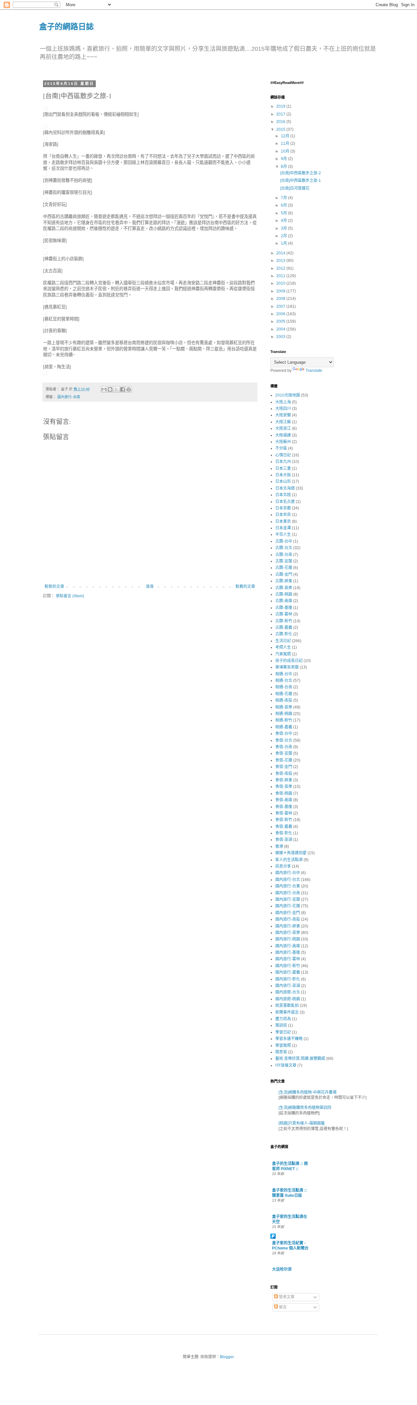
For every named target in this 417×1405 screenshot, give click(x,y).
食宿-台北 (283, 740)
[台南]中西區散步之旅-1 (300, 180)
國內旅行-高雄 (287, 946)
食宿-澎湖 (283, 839)
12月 (285, 136)
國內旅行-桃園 (287, 939)
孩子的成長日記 (289, 660)
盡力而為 (283, 1019)
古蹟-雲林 (283, 614)
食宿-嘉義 (283, 826)
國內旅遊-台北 (287, 992)
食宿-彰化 (283, 833)
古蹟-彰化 (283, 634)
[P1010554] (44, 360)
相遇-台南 (283, 687)
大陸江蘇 (283, 422)
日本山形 (283, 481)
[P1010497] (44, 186)
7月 (284, 198)
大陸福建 (283, 435)
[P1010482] (44, 108)
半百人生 (283, 534)
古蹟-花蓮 (283, 567)
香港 (279, 846)
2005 (281, 321)
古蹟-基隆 (283, 607)
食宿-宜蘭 (283, 753)
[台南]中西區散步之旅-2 (300, 173)
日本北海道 (285, 488)
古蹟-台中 (283, 541)
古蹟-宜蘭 (283, 561)
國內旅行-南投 (287, 919)
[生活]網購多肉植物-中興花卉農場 (308, 1092)
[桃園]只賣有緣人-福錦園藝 (302, 1123)
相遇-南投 (283, 700)
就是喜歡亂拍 (287, 1005)
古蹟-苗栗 (283, 588)
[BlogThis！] (110, 389)
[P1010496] (44, 324)
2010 (281, 283)
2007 (281, 306)
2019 (281, 106)
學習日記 (283, 1032)
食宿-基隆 (283, 806)
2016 (281, 121)
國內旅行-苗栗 (287, 932)
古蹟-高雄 (283, 601)
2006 (281, 314)
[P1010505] (44, 252)
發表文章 (286, 1297)
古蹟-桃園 (283, 594)
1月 (284, 243)
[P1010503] (44, 246)
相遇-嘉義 (283, 727)
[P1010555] (44, 373)
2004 (281, 329)
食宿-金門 (283, 766)
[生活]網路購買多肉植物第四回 (305, 1107)
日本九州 (283, 461)
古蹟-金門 (283, 574)
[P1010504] (44, 264)
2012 (281, 268)
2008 (281, 298)
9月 (284, 158)
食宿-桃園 (283, 793)
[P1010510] (44, 300)
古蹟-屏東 (283, 581)
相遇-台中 (283, 674)
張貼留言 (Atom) (70, 596)
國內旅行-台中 (287, 873)
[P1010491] (44, 174)
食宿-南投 (283, 773)
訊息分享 (283, 866)
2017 (281, 114)
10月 (285, 151)
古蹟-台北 (283, 548)
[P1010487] (44, 126)
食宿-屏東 (283, 780)
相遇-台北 (283, 680)
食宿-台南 (283, 747)
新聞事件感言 (287, 1012)
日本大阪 (283, 475)
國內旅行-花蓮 (287, 906)
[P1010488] (44, 138)
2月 (284, 236)
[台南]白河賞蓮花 (294, 188)
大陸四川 (283, 408)
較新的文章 (54, 586)
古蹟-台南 (283, 554)
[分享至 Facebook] (122, 389)
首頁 (150, 586)
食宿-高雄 (283, 800)
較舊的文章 (245, 586)
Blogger (227, 1357)
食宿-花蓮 (283, 760)
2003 (281, 336)
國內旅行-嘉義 (287, 972)
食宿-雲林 (283, 813)
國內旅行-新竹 (287, 966)
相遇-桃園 (283, 713)
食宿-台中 (283, 733)
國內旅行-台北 (287, 879)
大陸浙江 (283, 428)
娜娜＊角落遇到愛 (291, 853)
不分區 (281, 448)
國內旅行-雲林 (287, 959)
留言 (282, 1307)
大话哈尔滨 (282, 1269)
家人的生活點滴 (289, 860)
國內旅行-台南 (68, 397)
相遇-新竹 (283, 720)
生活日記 (283, 641)
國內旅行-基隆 (287, 952)
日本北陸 (283, 495)
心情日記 (283, 455)
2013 (281, 260)
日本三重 (283, 468)
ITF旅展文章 (285, 1065)
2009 (281, 291)
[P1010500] (44, 234)
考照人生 (283, 647)
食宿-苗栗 (283, 786)
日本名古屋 (285, 501)
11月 (285, 143)
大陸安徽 (283, 415)
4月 (284, 220)
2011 (281, 276)
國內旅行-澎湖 (287, 985)
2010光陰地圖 (287, 395)
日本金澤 (283, 528)
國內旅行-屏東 (287, 926)
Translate (314, 370)
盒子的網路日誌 (66, 26)
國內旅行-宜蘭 (287, 899)
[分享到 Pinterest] (128, 389)
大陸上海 (283, 402)
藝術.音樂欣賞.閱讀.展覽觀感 (300, 1058)
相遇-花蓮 (283, 694)
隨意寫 (281, 1052)
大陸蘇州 (283, 441)
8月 (284, 166)
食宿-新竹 (283, 819)
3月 (284, 228)
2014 (281, 253)
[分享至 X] (116, 389)
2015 (281, 129)
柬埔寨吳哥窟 (287, 667)
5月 (284, 213)
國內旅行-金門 (287, 913)
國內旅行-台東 (287, 886)
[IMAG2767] (44, 312)
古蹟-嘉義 (283, 627)
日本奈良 (283, 514)
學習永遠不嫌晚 (289, 1038)
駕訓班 (281, 1025)
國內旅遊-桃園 (287, 999)
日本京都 (283, 508)
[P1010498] (44, 198)
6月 (284, 205)
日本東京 (283, 521)
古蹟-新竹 (283, 621)
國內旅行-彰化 (287, 979)
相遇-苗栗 (283, 707)
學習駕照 (283, 1045)
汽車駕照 (283, 654)
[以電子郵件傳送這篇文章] (104, 389)
